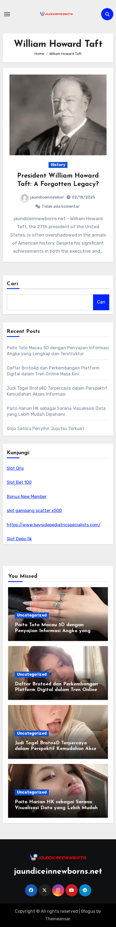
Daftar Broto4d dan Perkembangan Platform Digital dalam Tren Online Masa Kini (56, 690)
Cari (12, 284)
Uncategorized (32, 615)
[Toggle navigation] (7, 14)
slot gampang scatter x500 (34, 510)
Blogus (88, 911)
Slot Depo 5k (19, 538)
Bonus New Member (27, 496)
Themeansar (57, 918)
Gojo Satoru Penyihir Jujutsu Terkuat (45, 428)
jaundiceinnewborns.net (58, 872)
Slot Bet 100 (19, 482)
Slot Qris (15, 468)
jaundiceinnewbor (47, 197)
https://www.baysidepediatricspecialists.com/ (54, 524)
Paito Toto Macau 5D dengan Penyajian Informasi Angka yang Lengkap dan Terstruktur (53, 631)
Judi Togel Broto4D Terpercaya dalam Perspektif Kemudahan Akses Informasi (56, 749)
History (58, 165)
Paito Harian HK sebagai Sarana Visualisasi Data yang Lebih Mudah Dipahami (56, 808)
